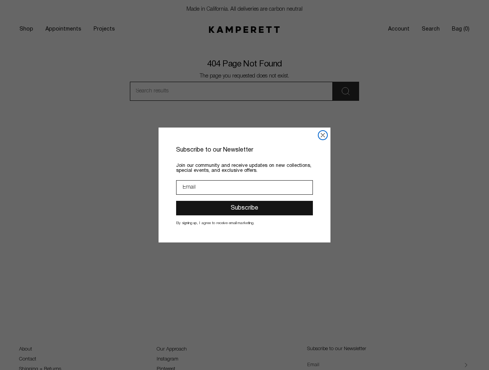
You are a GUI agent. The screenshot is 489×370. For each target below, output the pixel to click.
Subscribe (244, 208)
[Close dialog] (322, 135)
